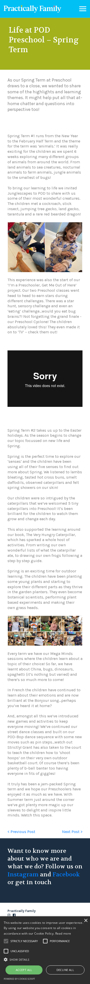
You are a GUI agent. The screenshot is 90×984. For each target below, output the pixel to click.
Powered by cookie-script (19, 978)
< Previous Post (21, 831)
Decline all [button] (65, 970)
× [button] (86, 921)
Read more (63, 933)
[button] (45, 959)
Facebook (66, 874)
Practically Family (32, 9)
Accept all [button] (24, 970)
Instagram (23, 874)
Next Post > (72, 831)
